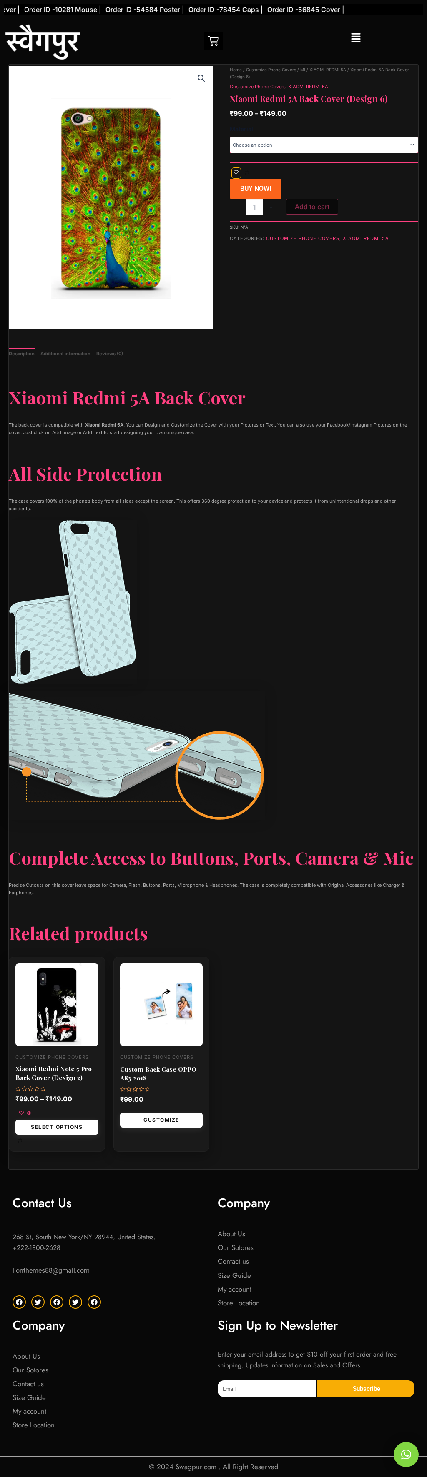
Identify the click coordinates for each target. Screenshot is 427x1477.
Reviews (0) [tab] (109, 354)
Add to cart (312, 206)
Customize (161, 1120)
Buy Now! (255, 188)
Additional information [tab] (65, 354)
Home (236, 69)
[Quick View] (29, 1113)
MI (302, 69)
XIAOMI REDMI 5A (327, 69)
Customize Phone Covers (271, 69)
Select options (57, 1127)
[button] (355, 38)
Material (241, 128)
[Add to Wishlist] (236, 173)
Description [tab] (22, 354)
